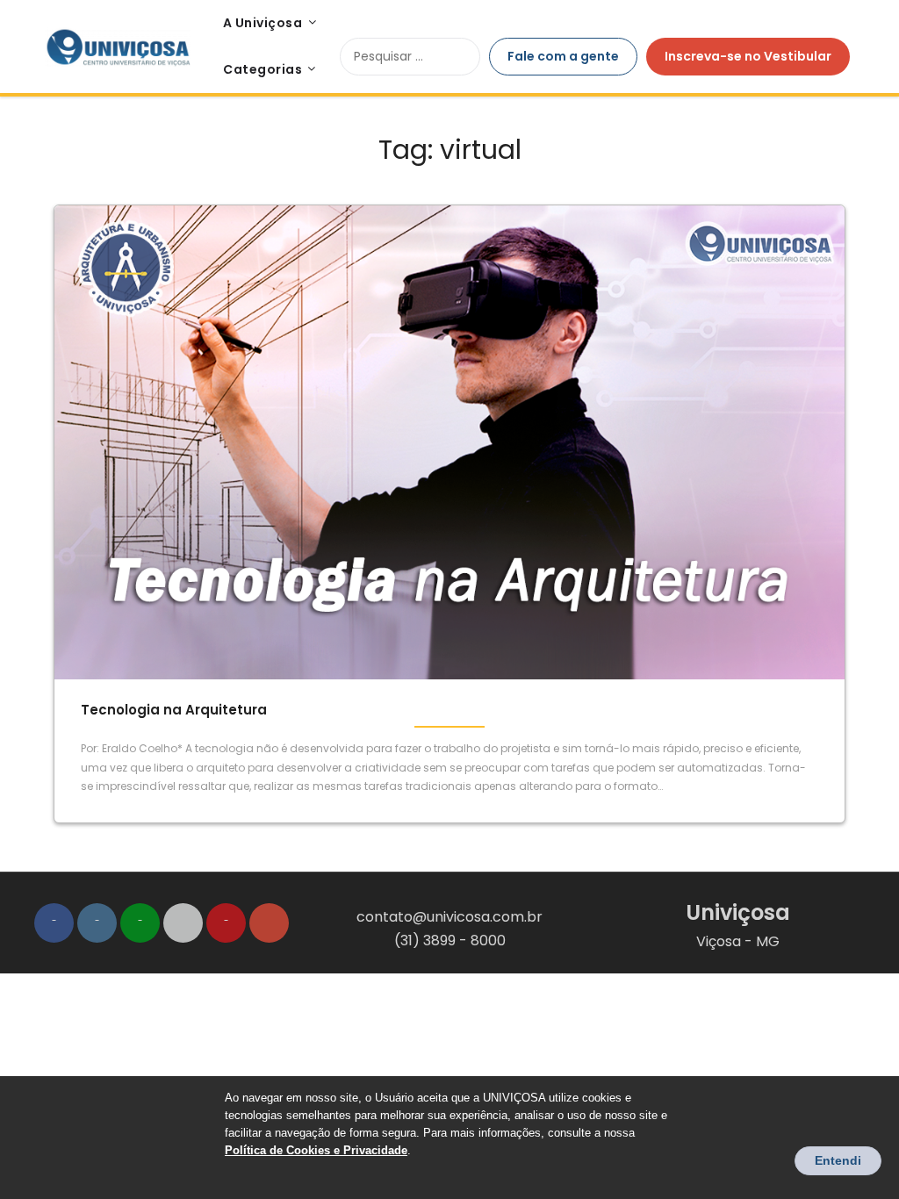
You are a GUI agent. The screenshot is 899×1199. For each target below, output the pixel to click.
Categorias (262, 69)
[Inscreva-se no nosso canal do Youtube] (226, 923)
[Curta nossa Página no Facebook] (54, 923)
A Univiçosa (263, 23)
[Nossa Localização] (269, 923)
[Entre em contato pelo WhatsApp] (140, 923)
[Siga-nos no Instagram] (97, 923)
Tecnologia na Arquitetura (174, 709)
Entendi (838, 1160)
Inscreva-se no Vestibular (748, 56)
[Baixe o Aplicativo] (183, 923)
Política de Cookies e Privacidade (316, 1150)
